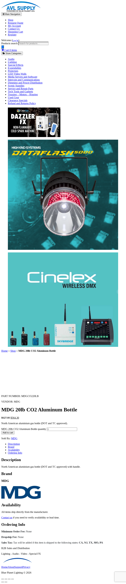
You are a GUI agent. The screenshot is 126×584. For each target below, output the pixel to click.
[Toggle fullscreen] (6, 579)
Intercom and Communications (24, 79)
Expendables (14, 68)
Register (12, 34)
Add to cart (8, 432)
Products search (9, 43)
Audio (11, 59)
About (11, 567)
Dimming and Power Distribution (25, 82)
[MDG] (21, 498)
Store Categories (13, 53)
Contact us (6, 517)
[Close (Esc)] (12, 579)
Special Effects (15, 65)
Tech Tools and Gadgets (20, 91)
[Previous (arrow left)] (2, 582)
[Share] (9, 579)
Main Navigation (12, 14)
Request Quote (15, 22)
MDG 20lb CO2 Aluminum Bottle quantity (23, 429)
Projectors (13, 70)
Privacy (26, 567)
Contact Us (14, 28)
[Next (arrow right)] (6, 582)
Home (4, 350)
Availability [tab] (14, 449)
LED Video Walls (17, 73)
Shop (10, 20)
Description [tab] (14, 444)
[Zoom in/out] (2, 579)
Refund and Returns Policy (22, 103)
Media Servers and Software (22, 76)
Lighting (12, 62)
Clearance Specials (17, 100)
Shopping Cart (15, 31)
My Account (14, 25)
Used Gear (13, 97)
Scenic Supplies (16, 85)
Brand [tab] (11, 446)
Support (18, 567)
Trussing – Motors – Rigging (23, 94)
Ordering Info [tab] (15, 452)
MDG (14, 438)
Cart (10, 50)
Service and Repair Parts (20, 88)
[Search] (2, 47)
